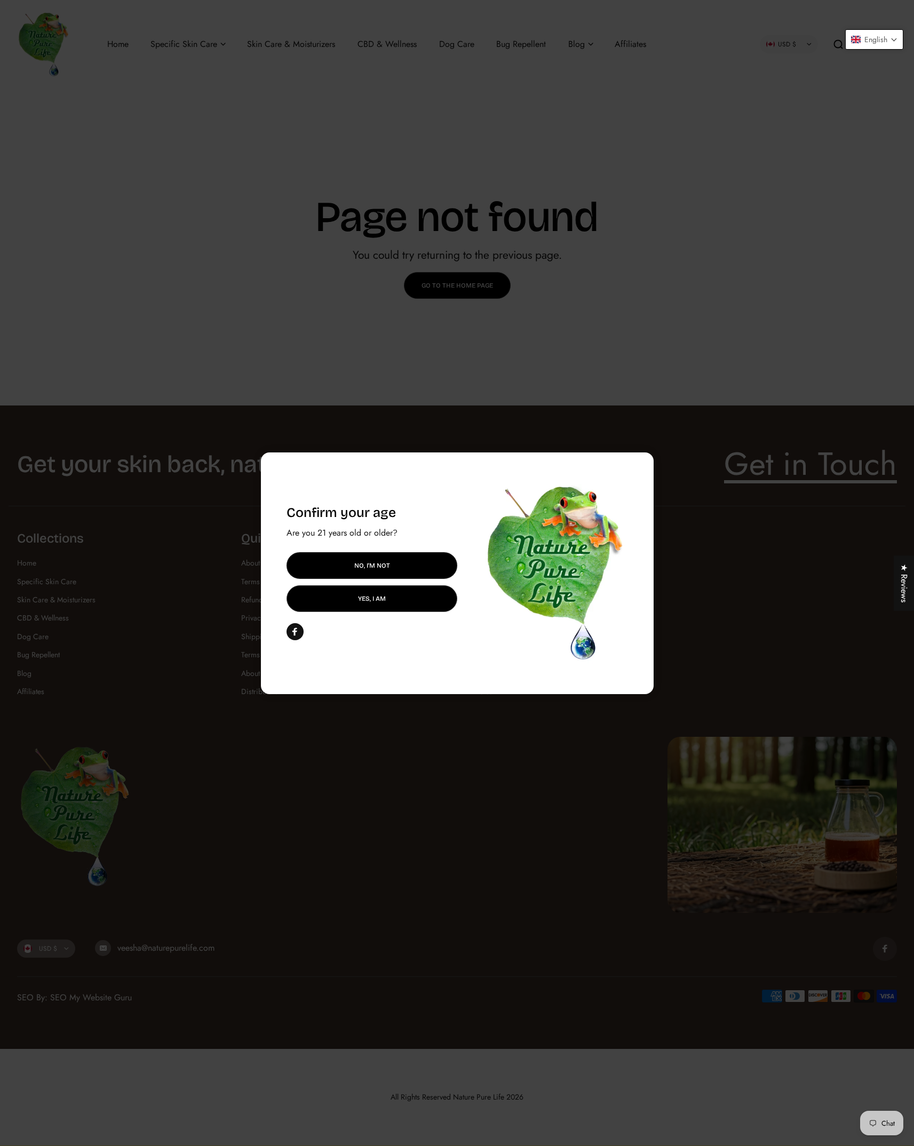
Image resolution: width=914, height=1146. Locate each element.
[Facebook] (295, 631)
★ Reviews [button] (904, 583)
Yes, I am (372, 598)
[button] (874, 39)
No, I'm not (372, 565)
